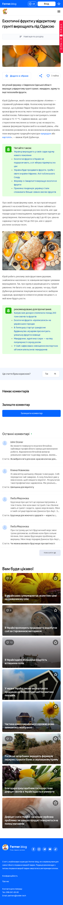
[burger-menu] (59, 11)
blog (9, 3)
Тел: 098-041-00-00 (10, 892)
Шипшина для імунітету (22, 487)
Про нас (5, 881)
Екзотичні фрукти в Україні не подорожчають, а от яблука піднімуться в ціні (34, 163)
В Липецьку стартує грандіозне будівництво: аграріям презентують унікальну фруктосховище (32, 331)
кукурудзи (46, 133)
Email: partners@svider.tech (14, 896)
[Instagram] (39, 849)
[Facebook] (33, 849)
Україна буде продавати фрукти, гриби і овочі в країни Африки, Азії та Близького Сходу (34, 174)
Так (46, 374)
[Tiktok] (55, 849)
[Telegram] (44, 849)
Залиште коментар (16, 405)
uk (33, 4)
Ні (55, 374)
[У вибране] (55, 578)
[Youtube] (50, 849)
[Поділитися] (41, 76)
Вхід (46, 3)
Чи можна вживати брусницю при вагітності (32, 543)
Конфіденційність (10, 876)
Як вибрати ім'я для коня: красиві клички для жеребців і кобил (32, 459)
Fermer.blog (5, 11)
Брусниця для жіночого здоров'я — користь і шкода (32, 515)
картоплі (6, 137)
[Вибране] (59, 4)
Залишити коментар (32, 413)
